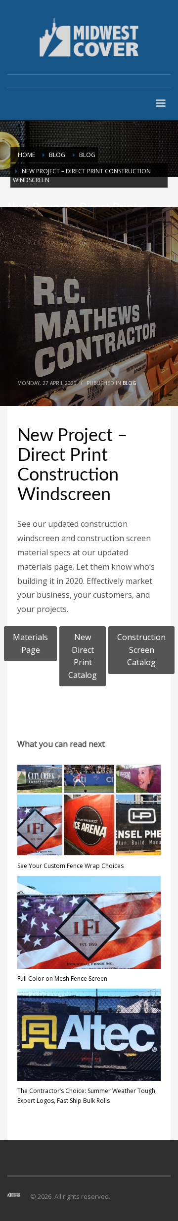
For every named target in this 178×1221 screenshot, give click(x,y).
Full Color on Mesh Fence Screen (62, 978)
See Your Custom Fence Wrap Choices (70, 866)
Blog (129, 383)
